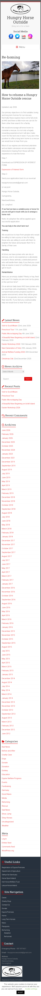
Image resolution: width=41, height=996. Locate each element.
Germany (5, 790)
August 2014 (7, 682)
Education (6, 774)
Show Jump (6, 814)
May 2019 (6, 481)
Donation (5, 766)
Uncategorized (8, 822)
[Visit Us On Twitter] (17, 35)
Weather (5, 826)
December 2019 (8, 462)
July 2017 (6, 560)
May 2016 (6, 611)
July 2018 (6, 517)
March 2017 (6, 576)
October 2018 (7, 505)
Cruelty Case (7, 755)
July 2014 (6, 686)
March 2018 (6, 529)
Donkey (5, 770)
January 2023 (7, 454)
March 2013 (6, 722)
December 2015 (8, 631)
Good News (6, 794)
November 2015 (8, 635)
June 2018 (6, 521)
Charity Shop (6, 901)
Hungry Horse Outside (20, 20)
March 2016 (6, 619)
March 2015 (6, 667)
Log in (4, 839)
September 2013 (8, 714)
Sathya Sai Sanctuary (9, 875)
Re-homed (8, 936)
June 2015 (6, 655)
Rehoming (6, 802)
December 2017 (8, 540)
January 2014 (7, 698)
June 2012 (6, 734)
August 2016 (7, 604)
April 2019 (6, 485)
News (4, 923)
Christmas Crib (7, 359)
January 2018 (7, 537)
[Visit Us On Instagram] (30, 35)
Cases (4, 898)
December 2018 (8, 497)
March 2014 (6, 694)
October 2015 (7, 639)
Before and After (8, 751)
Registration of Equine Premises (13, 867)
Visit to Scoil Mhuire (9, 326)
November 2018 (8, 501)
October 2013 (7, 710)
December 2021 (8, 458)
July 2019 (6, 474)
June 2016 (6, 607)
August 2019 (7, 470)
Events (4, 782)
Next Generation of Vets (11, 348)
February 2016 (7, 623)
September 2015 (8, 643)
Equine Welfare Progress (11, 778)
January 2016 (7, 627)
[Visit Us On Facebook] (11, 35)
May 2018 (6, 525)
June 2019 (6, 477)
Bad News (6, 747)
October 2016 (7, 596)
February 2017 (7, 580)
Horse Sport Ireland (9, 878)
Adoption (7, 933)
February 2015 (7, 670)
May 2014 (6, 690)
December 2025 (8, 442)
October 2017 (7, 548)
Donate (5, 763)
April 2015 (6, 663)
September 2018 (8, 509)
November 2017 (8, 544)
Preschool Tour (8, 330)
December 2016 (8, 588)
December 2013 (8, 702)
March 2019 (6, 489)
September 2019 (8, 466)
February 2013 (7, 726)
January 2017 (7, 584)
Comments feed (8, 847)
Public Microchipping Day (12, 333)
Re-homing (6, 930)
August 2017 (7, 556)
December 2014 (8, 678)
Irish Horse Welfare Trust (11, 882)
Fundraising (6, 786)
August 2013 (7, 718)
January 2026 (7, 438)
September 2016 (8, 600)
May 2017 (6, 568)
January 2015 (7, 674)
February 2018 (7, 533)
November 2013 (8, 706)
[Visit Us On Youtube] (23, 35)
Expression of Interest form (13, 169)
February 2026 (7, 434)
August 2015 (7, 647)
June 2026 (6, 430)
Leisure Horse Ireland (9, 885)
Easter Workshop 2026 (11, 344)
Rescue (5, 806)
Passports (5, 926)
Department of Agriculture (11, 871)
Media (4, 798)
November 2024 (8, 450)
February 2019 (7, 493)
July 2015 (6, 651)
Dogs (4, 759)
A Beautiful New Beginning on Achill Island (18, 337)
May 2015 (6, 659)
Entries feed (6, 843)
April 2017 (6, 572)
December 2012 (8, 730)
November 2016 (8, 592)
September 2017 (8, 552)
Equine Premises (8, 912)
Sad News (6, 810)
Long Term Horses (8, 919)
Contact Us (6, 905)
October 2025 (7, 446)
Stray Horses (7, 818)
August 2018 (7, 513)
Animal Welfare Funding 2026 (13, 352)
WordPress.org (8, 851)
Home (4, 916)
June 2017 (6, 564)
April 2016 (6, 615)
